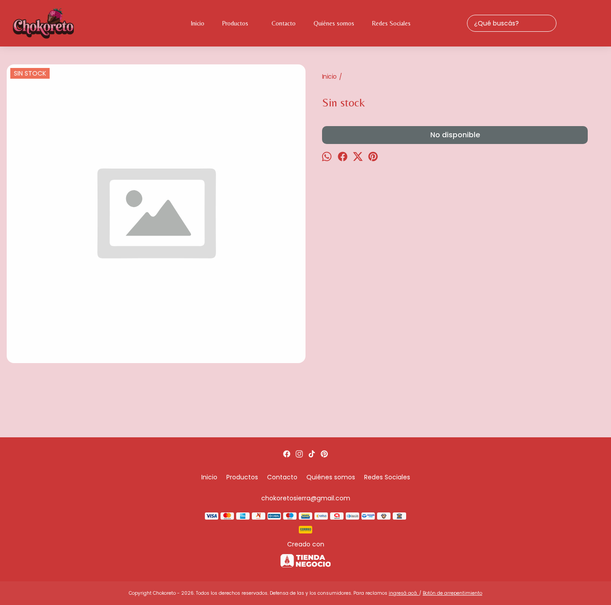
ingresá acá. (404, 593)
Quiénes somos (334, 23)
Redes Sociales (391, 23)
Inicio (197, 23)
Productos (235, 23)
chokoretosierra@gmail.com (305, 498)
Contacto (284, 23)
